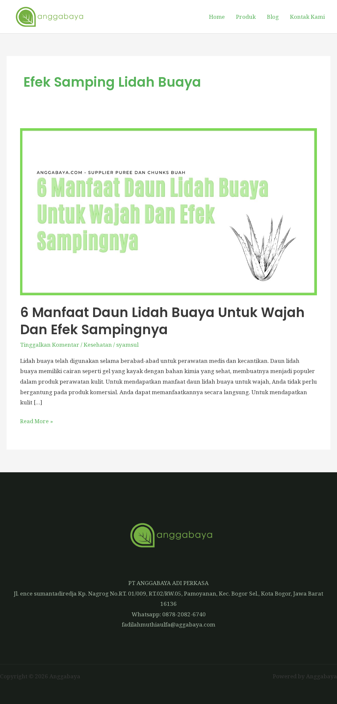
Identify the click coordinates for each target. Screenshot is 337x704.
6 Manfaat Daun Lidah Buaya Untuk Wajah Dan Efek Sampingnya (162, 321)
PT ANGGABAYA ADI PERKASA (168, 583)
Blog (273, 16)
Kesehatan (98, 344)
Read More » (36, 420)
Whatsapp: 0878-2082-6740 (169, 614)
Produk (246, 16)
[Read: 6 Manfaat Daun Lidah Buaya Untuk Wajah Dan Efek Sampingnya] (168, 211)
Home (217, 16)
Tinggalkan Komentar (49, 344)
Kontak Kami (307, 16)
